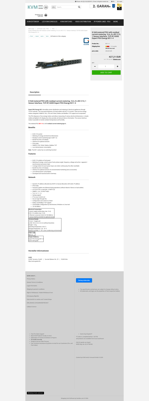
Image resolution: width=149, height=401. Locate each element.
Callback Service (31, 306)
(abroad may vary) (110, 48)
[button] (113, 1)
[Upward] (143, 400)
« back (37, 36)
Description (34, 92)
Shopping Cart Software (67, 398)
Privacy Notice (31, 279)
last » (47, 36)
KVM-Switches (66, 22)
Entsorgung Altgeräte (33, 296)
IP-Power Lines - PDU (102, 22)
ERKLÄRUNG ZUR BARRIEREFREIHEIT (38, 303)
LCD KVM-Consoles (49, 22)
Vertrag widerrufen (84, 280)
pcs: (93, 62)
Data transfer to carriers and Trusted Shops (39, 299)
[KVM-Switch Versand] (37, 7)
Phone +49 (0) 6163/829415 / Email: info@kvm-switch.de (92, 1)
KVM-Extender (33, 22)
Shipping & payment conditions (35, 289)
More (115, 22)
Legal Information (32, 285)
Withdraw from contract (35, 393)
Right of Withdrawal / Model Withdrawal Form (40, 292)
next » (42, 36)
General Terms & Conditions (35, 282)
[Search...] (79, 7)
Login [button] (120, 1)
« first (31, 36)
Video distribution (83, 22)
